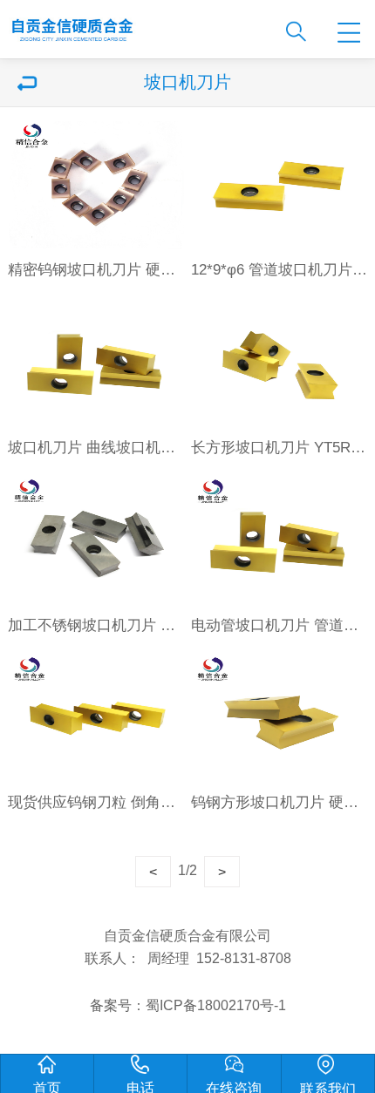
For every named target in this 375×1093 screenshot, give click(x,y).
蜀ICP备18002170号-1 (216, 1005)
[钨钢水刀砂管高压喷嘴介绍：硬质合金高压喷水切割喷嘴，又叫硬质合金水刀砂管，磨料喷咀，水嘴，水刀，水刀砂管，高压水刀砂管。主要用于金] (133, 25)
